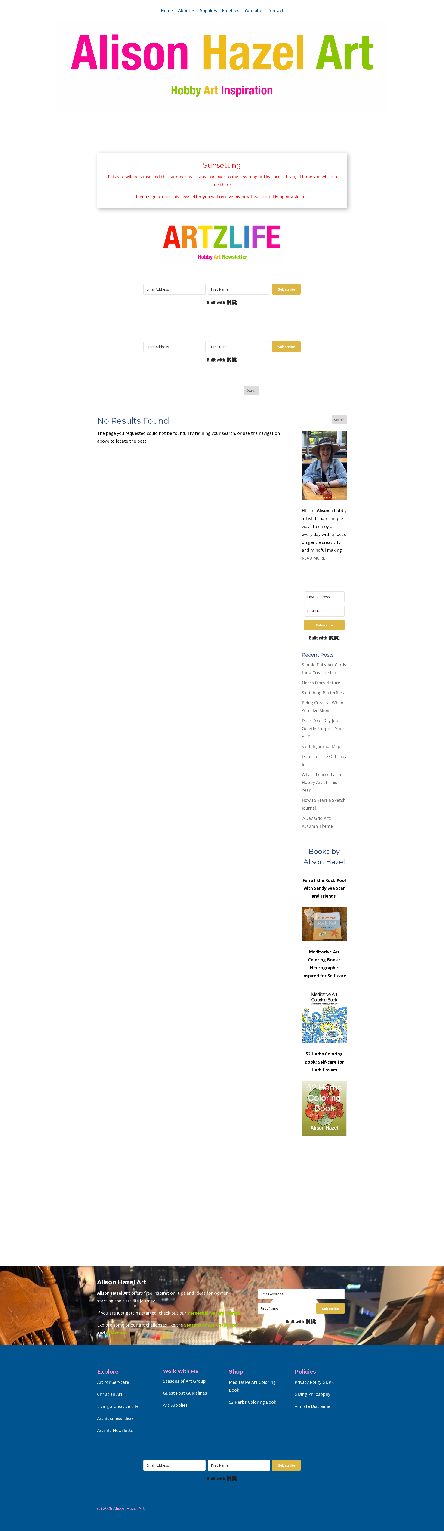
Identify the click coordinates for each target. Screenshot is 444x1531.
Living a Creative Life (118, 1406)
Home (167, 11)
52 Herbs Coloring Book (252, 1402)
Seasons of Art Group (184, 1381)
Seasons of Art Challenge (209, 1325)
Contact (275, 11)
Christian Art (110, 1394)
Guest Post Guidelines (185, 1393)
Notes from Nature (321, 683)
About (184, 11)
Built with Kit (222, 302)
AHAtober (116, 1333)
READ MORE (313, 558)
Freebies (230, 11)
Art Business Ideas (115, 1418)
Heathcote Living (281, 176)
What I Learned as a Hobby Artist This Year (321, 782)
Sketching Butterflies (323, 692)
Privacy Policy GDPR (314, 1382)
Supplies (208, 11)
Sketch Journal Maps (322, 746)
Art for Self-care (113, 1382)
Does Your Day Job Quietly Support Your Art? (323, 728)
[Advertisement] (222, 1215)
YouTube (253, 11)
